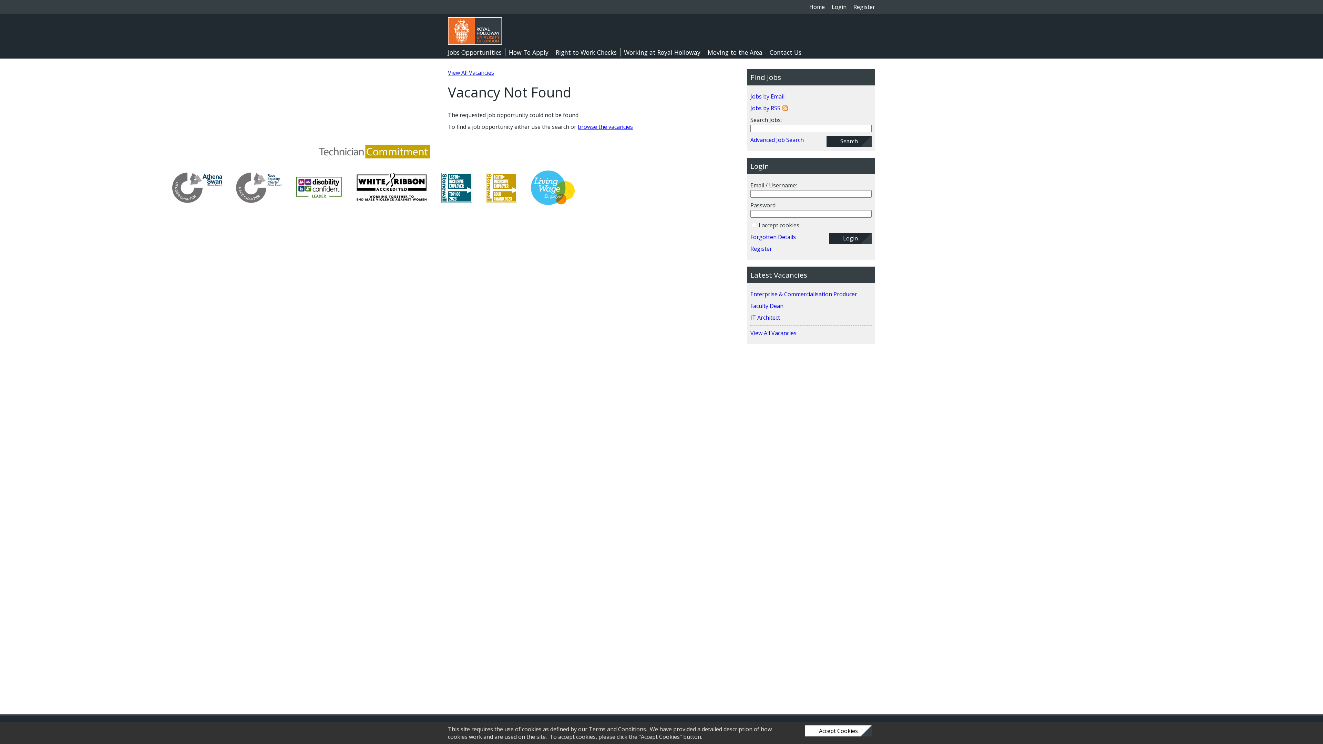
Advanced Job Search (777, 140)
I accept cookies (778, 225)
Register (864, 7)
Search (849, 141)
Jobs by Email (767, 96)
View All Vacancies (471, 72)
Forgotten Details (773, 237)
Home (817, 7)
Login (839, 7)
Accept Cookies (838, 731)
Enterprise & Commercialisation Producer (803, 294)
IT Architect (765, 317)
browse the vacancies (605, 127)
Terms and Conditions (617, 729)
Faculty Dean (766, 306)
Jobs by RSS (765, 108)
